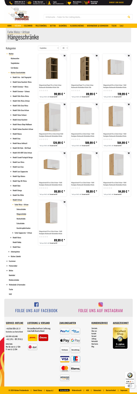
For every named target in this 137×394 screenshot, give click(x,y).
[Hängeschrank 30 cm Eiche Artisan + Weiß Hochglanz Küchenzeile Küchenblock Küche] (52, 214)
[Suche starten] (129, 17)
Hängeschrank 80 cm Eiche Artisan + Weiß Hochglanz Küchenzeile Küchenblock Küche (114, 86)
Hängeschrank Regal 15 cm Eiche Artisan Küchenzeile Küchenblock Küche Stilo (82, 86)
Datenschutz (97, 390)
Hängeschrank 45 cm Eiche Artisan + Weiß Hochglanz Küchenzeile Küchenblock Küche (82, 183)
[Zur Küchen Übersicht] (21, 15)
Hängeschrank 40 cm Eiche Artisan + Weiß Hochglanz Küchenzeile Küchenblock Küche (114, 183)
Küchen (18, 26)
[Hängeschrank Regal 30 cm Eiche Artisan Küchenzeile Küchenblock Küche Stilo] (52, 68)
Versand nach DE (53, 97)
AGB (87, 390)
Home (9, 26)
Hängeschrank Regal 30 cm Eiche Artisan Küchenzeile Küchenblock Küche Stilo (50, 86)
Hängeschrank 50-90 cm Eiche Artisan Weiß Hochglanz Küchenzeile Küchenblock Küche (51, 135)
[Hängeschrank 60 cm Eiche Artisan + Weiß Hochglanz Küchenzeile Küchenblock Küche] (84, 116)
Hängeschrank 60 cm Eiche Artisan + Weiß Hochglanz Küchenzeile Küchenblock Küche (82, 135)
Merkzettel (95, 341)
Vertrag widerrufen (64, 390)
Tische (114, 26)
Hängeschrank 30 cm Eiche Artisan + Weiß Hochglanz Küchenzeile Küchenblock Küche (50, 232)
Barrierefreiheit (111, 390)
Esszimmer (28, 26)
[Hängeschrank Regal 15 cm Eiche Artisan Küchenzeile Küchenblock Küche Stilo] (84, 68)
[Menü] (133, 373)
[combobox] (88, 17)
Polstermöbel (41, 26)
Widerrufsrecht (76, 390)
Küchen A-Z (49, 390)
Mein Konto (95, 344)
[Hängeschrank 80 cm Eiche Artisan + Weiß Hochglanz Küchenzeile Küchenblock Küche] (116, 68)
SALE (121, 26)
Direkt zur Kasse (116, 2)
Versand (94, 336)
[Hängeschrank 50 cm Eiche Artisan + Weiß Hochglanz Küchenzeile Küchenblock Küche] (116, 116)
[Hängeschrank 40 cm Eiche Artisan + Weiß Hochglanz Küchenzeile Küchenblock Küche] (116, 165)
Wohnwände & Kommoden (97, 26)
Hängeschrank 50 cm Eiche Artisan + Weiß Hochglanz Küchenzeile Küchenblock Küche (114, 135)
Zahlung (94, 339)
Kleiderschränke (77, 26)
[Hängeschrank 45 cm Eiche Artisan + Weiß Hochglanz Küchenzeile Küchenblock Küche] (84, 165)
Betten (53, 26)
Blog (93, 347)
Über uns (94, 331)
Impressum (124, 390)
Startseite (94, 328)
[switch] (130, 386)
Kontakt (94, 334)
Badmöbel (63, 26)
